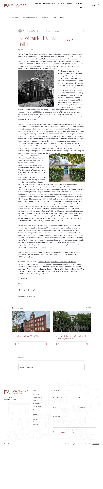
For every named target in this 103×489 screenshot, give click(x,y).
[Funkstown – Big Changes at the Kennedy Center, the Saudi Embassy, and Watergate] (72, 321)
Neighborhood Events (29, 17)
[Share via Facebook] (19, 290)
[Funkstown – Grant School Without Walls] (31, 321)
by (92, 444)
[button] (93, 5)
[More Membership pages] (54, 3)
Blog (54, 17)
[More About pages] (40, 3)
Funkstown (23, 279)
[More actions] (83, 31)
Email (55, 407)
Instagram (36, 421)
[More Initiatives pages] (84, 3)
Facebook (35, 419)
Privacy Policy (7, 444)
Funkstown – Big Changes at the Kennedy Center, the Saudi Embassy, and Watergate (71, 337)
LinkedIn (35, 424)
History (62, 17)
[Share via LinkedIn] (29, 290)
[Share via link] (34, 290)
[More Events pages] (63, 3)
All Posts (15, 17)
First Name (57, 398)
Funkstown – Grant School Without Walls (27, 336)
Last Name (80, 398)
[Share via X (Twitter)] (24, 290)
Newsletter (45, 17)
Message (56, 416)
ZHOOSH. (96, 444)
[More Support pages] (73, 3)
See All (88, 307)
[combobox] (86, 411)
